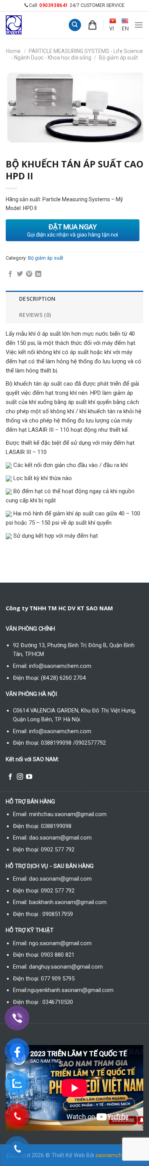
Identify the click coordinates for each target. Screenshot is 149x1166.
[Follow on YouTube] (29, 776)
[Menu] (138, 24)
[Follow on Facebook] (10, 776)
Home (13, 51)
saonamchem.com (119, 1155)
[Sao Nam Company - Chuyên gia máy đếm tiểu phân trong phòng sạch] (21, 25)
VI (111, 28)
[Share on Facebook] (10, 274)
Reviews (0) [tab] (35, 314)
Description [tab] (37, 298)
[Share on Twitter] (20, 274)
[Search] (75, 25)
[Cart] (92, 25)
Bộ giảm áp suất (118, 58)
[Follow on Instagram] (20, 776)
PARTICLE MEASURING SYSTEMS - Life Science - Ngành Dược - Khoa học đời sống (77, 54)
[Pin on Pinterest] (29, 274)
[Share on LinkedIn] (38, 274)
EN (125, 28)
